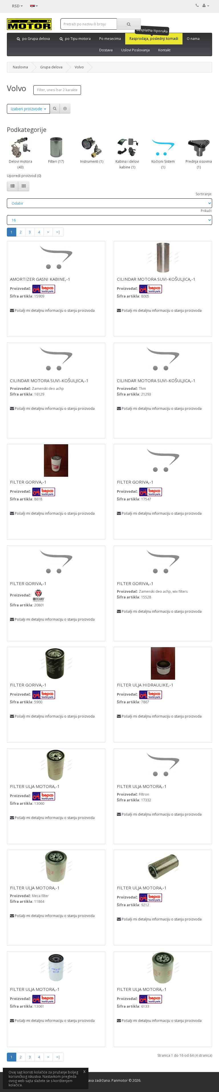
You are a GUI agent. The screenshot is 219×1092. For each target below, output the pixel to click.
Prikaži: (206, 210)
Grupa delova (51, 67)
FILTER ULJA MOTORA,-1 (35, 786)
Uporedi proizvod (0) (24, 175)
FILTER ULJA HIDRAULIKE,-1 (145, 685)
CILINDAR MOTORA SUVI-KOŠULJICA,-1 (156, 279)
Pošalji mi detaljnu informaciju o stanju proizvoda (55, 310)
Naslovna (20, 67)
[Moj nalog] (205, 5)
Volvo (79, 67)
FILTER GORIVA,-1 (28, 482)
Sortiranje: (204, 193)
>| (58, 232)
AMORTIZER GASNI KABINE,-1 (40, 279)
